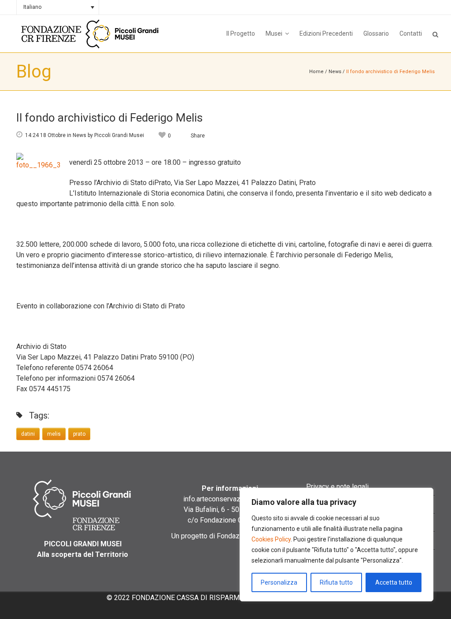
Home (316, 71)
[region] (336, 544)
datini (28, 434)
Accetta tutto (393, 582)
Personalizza (279, 582)
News (335, 71)
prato (79, 434)
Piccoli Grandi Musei (119, 135)
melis (54, 434)
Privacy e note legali (337, 486)
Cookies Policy (271, 539)
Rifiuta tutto (336, 582)
